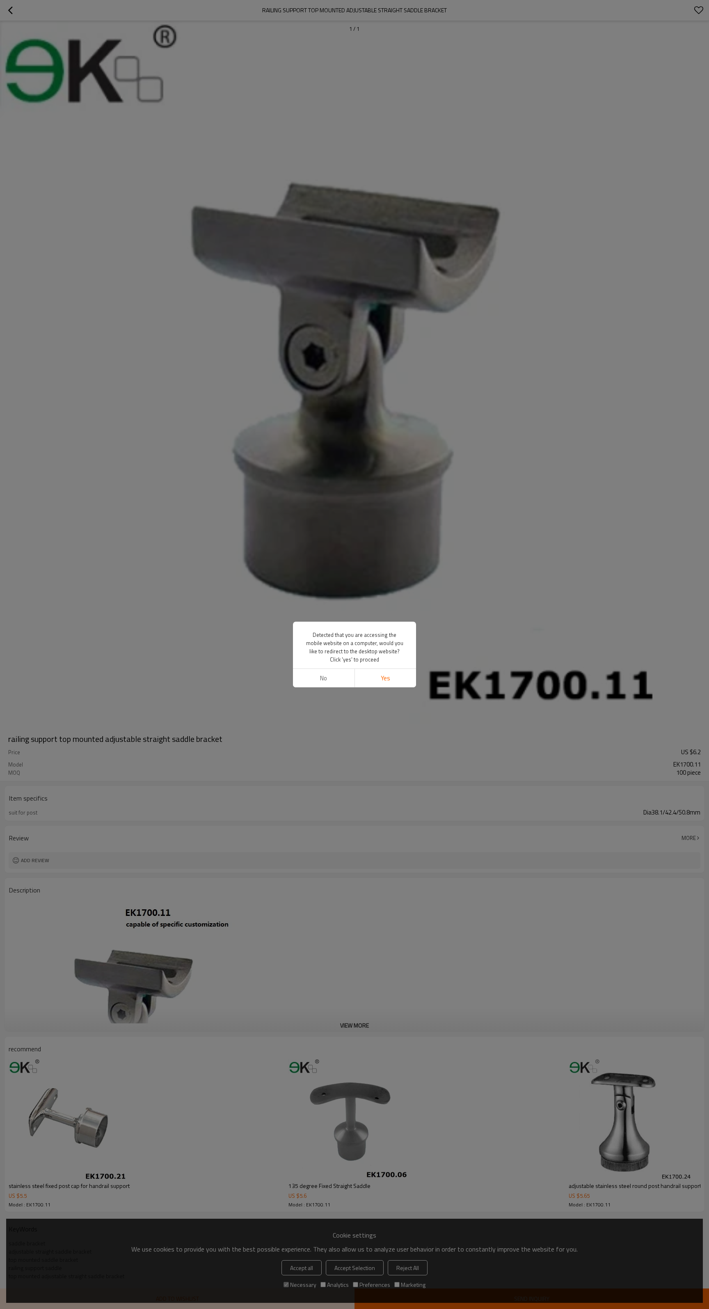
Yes (385, 678)
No (323, 678)
